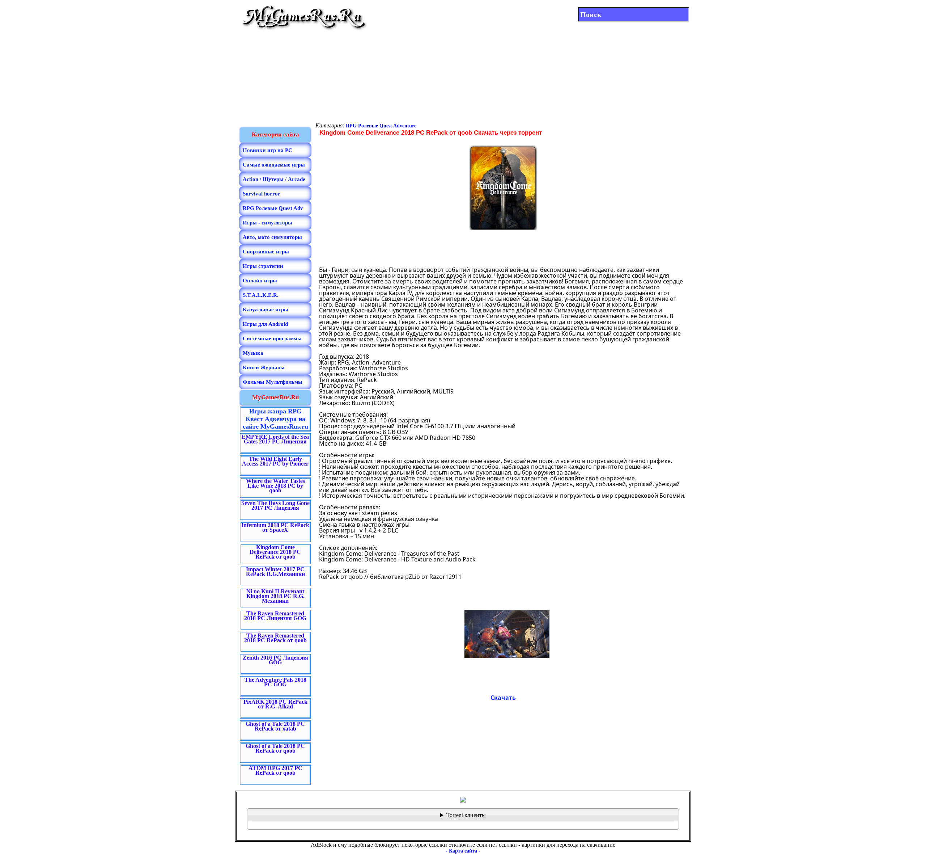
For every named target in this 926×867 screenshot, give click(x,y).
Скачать (503, 698)
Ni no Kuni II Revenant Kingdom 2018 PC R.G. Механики (275, 596)
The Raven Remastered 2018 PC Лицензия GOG (275, 615)
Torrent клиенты (466, 815)
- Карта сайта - (463, 851)
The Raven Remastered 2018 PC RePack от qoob (275, 637)
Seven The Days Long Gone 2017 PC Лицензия (275, 505)
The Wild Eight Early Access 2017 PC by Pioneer (275, 461)
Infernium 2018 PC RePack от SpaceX (275, 527)
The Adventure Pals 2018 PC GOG (275, 682)
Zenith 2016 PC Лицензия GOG (275, 660)
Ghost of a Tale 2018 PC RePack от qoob (275, 748)
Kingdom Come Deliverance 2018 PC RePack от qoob (275, 552)
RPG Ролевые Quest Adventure (381, 126)
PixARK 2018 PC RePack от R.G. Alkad (275, 704)
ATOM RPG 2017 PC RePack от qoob (275, 770)
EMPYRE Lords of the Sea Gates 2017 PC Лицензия (275, 439)
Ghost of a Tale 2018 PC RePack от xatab (275, 726)
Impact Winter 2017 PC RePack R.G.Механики (275, 571)
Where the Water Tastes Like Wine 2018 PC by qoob (275, 485)
